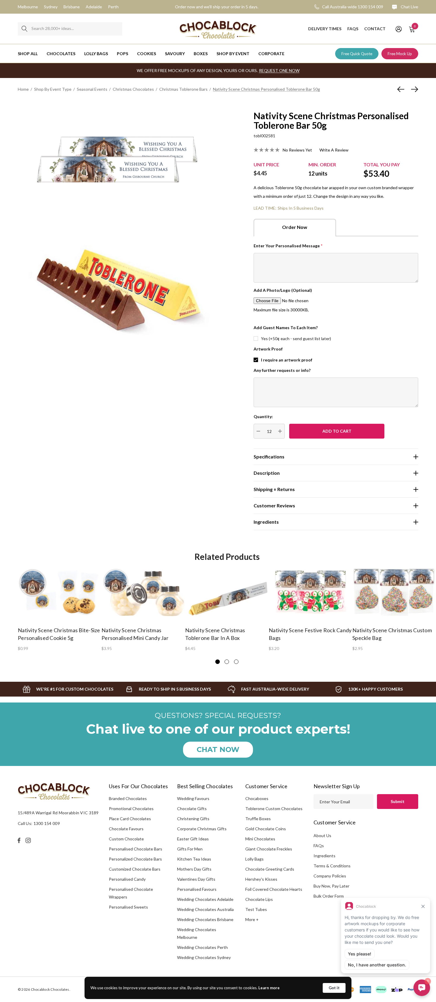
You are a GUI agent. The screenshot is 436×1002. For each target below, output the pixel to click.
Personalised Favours (197, 889)
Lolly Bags (254, 858)
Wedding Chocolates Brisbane (205, 919)
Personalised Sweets (128, 906)
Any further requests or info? (282, 370)
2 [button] (227, 661)
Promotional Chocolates (131, 808)
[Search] (24, 29)
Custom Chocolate (126, 838)
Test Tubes (256, 909)
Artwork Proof (268, 348)
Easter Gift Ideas (193, 838)
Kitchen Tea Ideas (194, 858)
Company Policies (330, 875)
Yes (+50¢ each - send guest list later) (296, 338)
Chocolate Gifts (192, 808)
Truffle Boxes (258, 818)
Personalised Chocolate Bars (135, 848)
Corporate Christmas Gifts (202, 828)
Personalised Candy (127, 879)
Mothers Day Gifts (194, 869)
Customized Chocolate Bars (134, 869)
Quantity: (263, 416)
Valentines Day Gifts (196, 879)
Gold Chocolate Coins (265, 828)
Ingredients (324, 855)
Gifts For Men (190, 848)
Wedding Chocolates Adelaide (205, 899)
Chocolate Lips (259, 899)
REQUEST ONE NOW (279, 70)
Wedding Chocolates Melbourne (196, 933)
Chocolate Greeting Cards (269, 869)
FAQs (319, 845)
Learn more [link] (269, 987)
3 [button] (236, 661)
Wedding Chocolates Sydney (204, 957)
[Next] (413, 89)
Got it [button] (334, 987)
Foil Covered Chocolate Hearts (273, 889)
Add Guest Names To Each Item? (286, 327)
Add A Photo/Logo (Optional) (283, 290)
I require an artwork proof (286, 359)
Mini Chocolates (260, 838)
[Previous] (402, 89)
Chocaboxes (256, 798)
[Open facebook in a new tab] (19, 840)
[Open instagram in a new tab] (29, 840)
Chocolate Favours (126, 828)
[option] (59, 609)
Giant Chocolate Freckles (268, 848)
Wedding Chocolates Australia (205, 909)
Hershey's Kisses (261, 879)
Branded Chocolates (128, 798)
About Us (322, 835)
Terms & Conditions (332, 865)
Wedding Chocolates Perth (202, 947)
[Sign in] (398, 29)
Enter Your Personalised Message (288, 245)
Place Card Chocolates (130, 818)
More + (252, 919)
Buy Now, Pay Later (331, 885)
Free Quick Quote (356, 53)
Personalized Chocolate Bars (135, 858)
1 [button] (217, 661)
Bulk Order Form (329, 896)
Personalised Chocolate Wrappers (131, 893)
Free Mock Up (400, 53)
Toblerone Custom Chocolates (274, 808)
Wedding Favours (193, 798)
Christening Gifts (193, 818)
